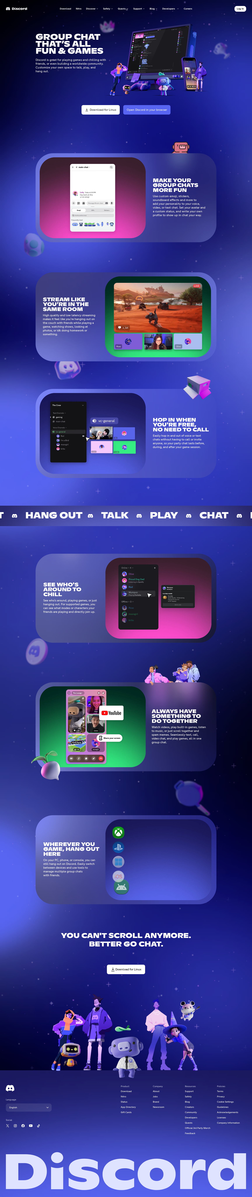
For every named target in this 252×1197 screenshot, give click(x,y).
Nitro (80, 9)
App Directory (128, 1107)
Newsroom (158, 1107)
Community (191, 1112)
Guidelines (222, 1107)
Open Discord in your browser (147, 109)
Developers (191, 1117)
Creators (189, 1107)
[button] (92, 9)
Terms (220, 1091)
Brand (156, 1102)
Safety (188, 1096)
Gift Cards (126, 1112)
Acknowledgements (227, 1112)
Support (189, 1091)
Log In (240, 9)
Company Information (228, 1123)
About (156, 1091)
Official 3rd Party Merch (197, 1128)
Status (124, 1102)
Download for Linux (103, 109)
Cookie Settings (225, 1102)
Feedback (190, 1133)
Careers (189, 9)
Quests (188, 1123)
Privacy (221, 1096)
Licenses (221, 1117)
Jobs (155, 1096)
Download (65, 9)
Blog (187, 1102)
